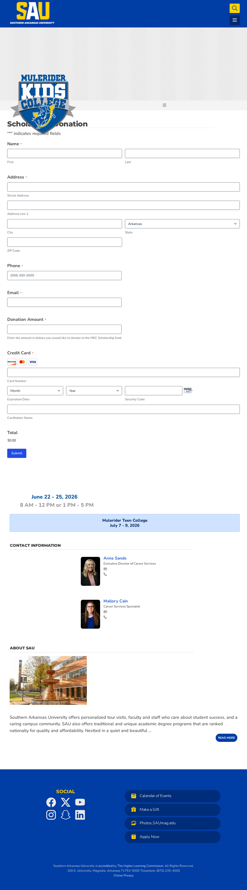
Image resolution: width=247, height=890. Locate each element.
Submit (16, 453)
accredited (105, 866)
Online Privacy (124, 875)
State (129, 232)
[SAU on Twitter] (66, 802)
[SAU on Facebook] (51, 802)
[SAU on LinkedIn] (80, 815)
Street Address (18, 195)
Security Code (135, 399)
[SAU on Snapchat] (66, 815)
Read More (226, 738)
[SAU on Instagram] (51, 815)
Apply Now (149, 836)
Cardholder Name (20, 418)
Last (128, 162)
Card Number (17, 381)
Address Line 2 (17, 214)
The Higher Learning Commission (140, 866)
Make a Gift (149, 809)
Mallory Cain (115, 601)
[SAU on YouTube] (80, 802)
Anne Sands (114, 558)
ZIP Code (13, 251)
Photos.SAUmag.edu (158, 823)
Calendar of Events (156, 795)
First (10, 162)
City (10, 232)
